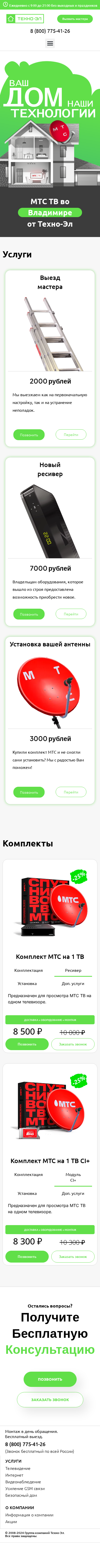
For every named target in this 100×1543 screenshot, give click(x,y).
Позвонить (50, 1379)
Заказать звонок (50, 1399)
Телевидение (18, 1468)
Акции (11, 1521)
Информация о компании (29, 1514)
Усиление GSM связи (25, 1488)
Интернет (14, 1475)
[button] (50, 43)
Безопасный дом (21, 1495)
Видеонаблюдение (23, 1481)
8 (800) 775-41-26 (50, 30)
